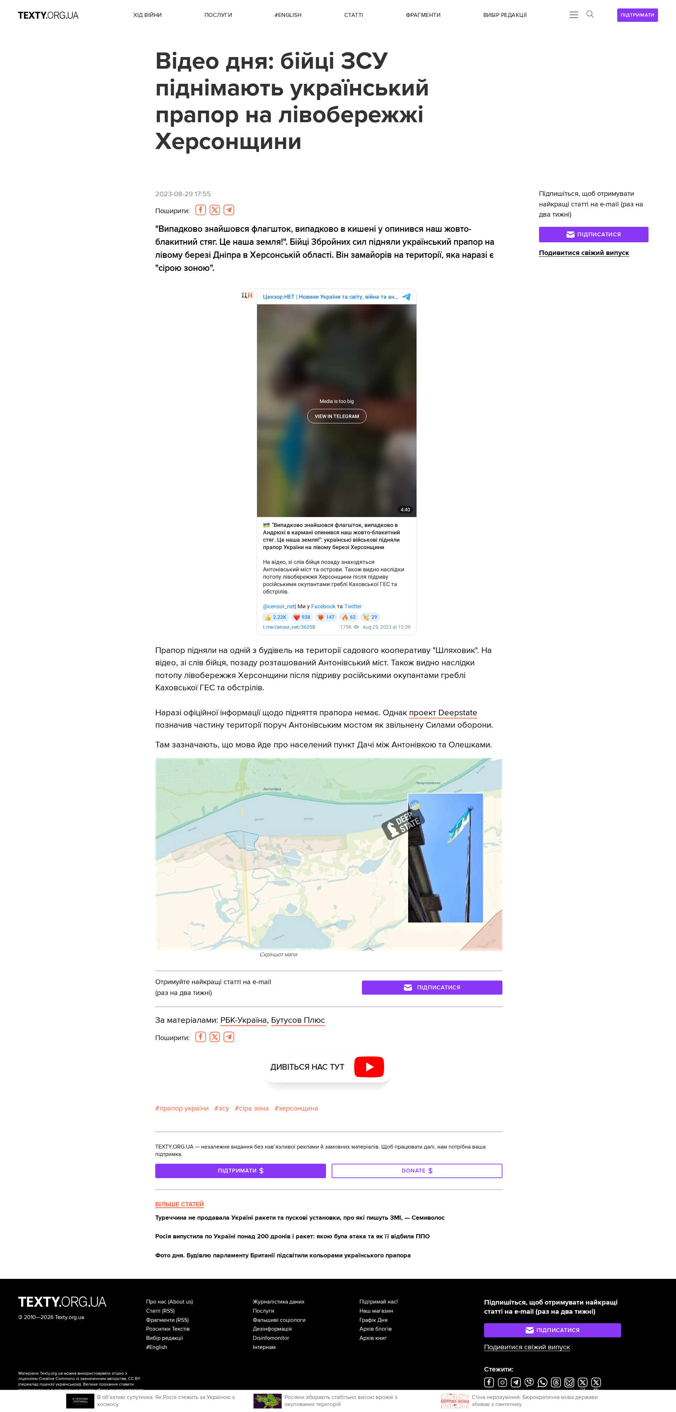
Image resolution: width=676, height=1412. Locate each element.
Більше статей (179, 1204)
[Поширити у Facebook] (200, 210)
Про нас (156, 1301)
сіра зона (254, 1108)
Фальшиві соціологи (279, 1320)
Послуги (263, 1310)
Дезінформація (272, 1328)
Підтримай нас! (378, 1301)
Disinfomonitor (271, 1338)
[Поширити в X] (214, 210)
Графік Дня (373, 1320)
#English (156, 1347)
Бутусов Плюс (298, 1020)
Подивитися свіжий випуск (584, 253)
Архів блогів (375, 1328)
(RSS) (168, 1310)
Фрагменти (160, 1320)
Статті (153, 1310)
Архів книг (373, 1338)
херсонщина (298, 1108)
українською (68, 1384)
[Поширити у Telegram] (229, 210)
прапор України (184, 1108)
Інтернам (264, 1347)
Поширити (172, 211)
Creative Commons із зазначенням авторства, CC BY (89, 1378)
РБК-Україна (243, 1020)
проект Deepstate (443, 713)
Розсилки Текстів (168, 1328)
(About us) (180, 1301)
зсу (224, 1108)
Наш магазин (376, 1310)
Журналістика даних (279, 1301)
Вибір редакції (164, 1338)
